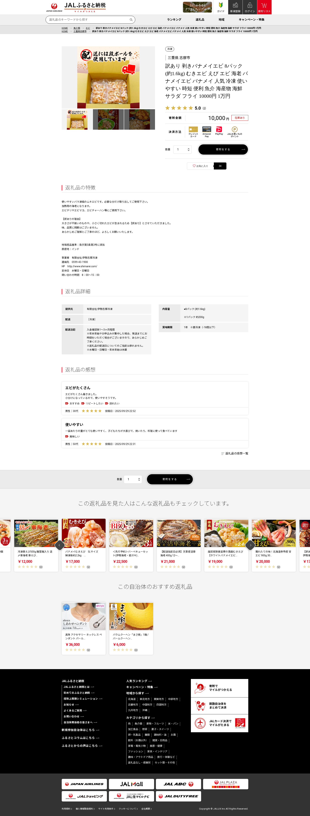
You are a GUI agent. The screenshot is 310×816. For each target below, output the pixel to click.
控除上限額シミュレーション (81, 698)
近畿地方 (133, 704)
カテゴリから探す (138, 718)
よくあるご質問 (73, 710)
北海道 (132, 699)
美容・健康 (156, 745)
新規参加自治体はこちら (78, 730)
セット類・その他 (165, 762)
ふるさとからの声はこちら (80, 745)
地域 (221, 19)
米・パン (173, 723)
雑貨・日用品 (159, 740)
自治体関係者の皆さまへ (78, 722)
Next (250, 545)
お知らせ (69, 704)
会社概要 (145, 809)
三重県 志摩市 (179, 58)
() (204, 108)
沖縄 (144, 710)
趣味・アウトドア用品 (140, 757)
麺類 (147, 734)
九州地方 (133, 710)
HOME (65, 28)
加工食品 (133, 729)
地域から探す (135, 693)
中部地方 (173, 699)
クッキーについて (127, 809)
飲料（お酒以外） (138, 740)
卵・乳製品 (134, 734)
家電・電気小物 (137, 745)
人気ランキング (136, 681)
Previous (59, 545)
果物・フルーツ (155, 723)
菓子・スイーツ (160, 729)
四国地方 (161, 704)
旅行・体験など (166, 757)
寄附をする (223, 149)
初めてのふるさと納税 (77, 692)
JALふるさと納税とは (77, 686)
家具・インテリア (157, 751)
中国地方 (147, 704)
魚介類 (77, 28)
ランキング (174, 19)
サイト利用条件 (105, 809)
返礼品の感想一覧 (236, 453)
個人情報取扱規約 (84, 809)
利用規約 (66, 809)
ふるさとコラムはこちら (78, 738)
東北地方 (145, 699)
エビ (88, 28)
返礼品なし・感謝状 (139, 762)
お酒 (173, 734)
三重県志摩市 (80, 31)
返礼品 (200, 19)
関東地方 (159, 699)
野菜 (144, 729)
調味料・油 (160, 734)
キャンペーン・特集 (251, 19)
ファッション (135, 751)
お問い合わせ (71, 716)
